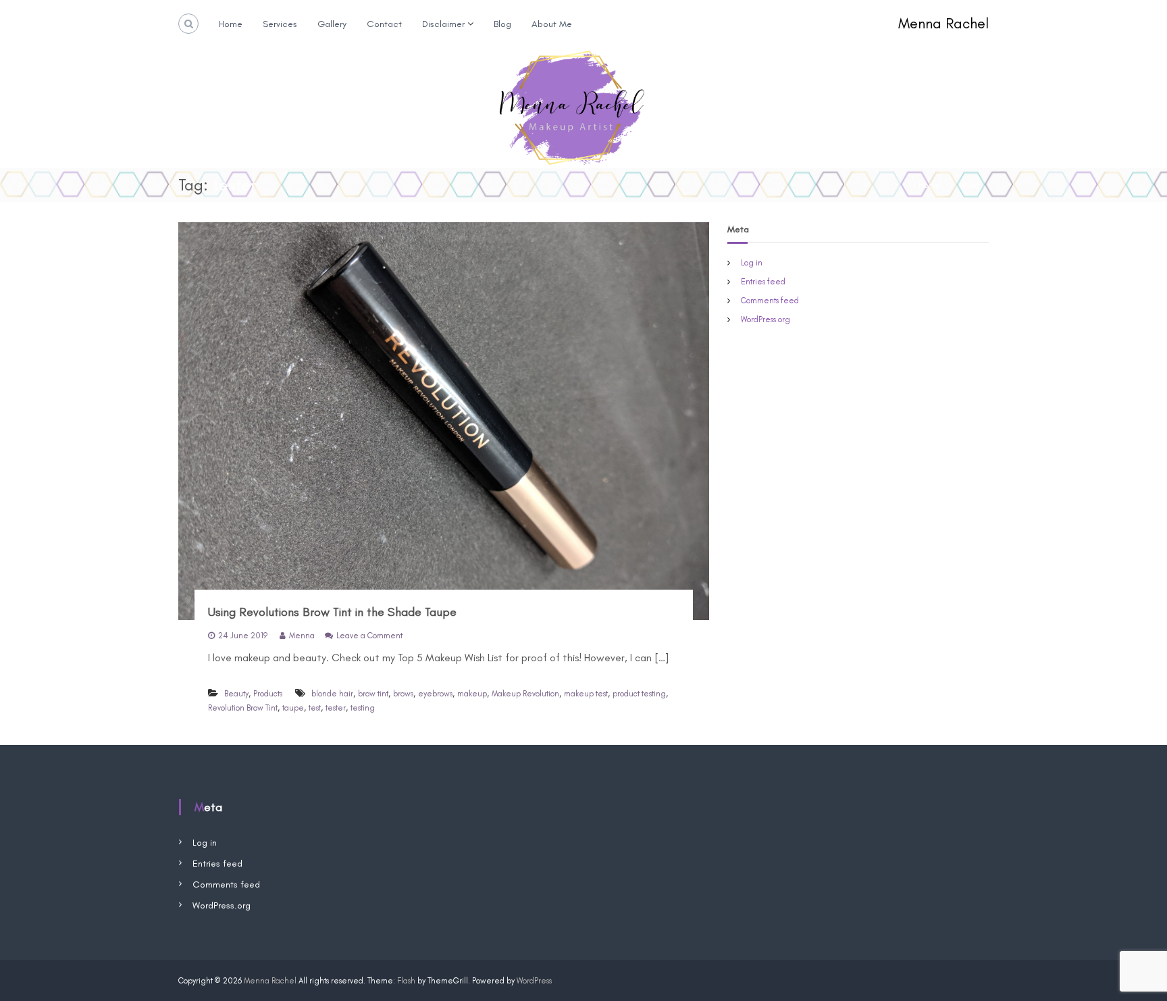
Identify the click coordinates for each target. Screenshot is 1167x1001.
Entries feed (763, 281)
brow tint (373, 693)
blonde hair (332, 693)
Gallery (331, 24)
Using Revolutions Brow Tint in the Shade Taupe (332, 612)
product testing (639, 693)
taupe (293, 708)
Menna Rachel (943, 23)
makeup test (586, 693)
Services (280, 24)
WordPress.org (765, 319)
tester (336, 708)
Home (230, 24)
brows (403, 693)
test (315, 708)
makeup (472, 693)
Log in (751, 262)
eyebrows (435, 693)
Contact (384, 24)
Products (267, 693)
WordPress (534, 980)
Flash (406, 980)
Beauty (236, 693)
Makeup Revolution (525, 693)
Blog (502, 24)
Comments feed (770, 300)
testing (363, 708)
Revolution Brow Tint (243, 708)
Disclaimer (443, 24)
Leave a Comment (369, 635)
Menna (302, 635)
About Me (551, 24)
